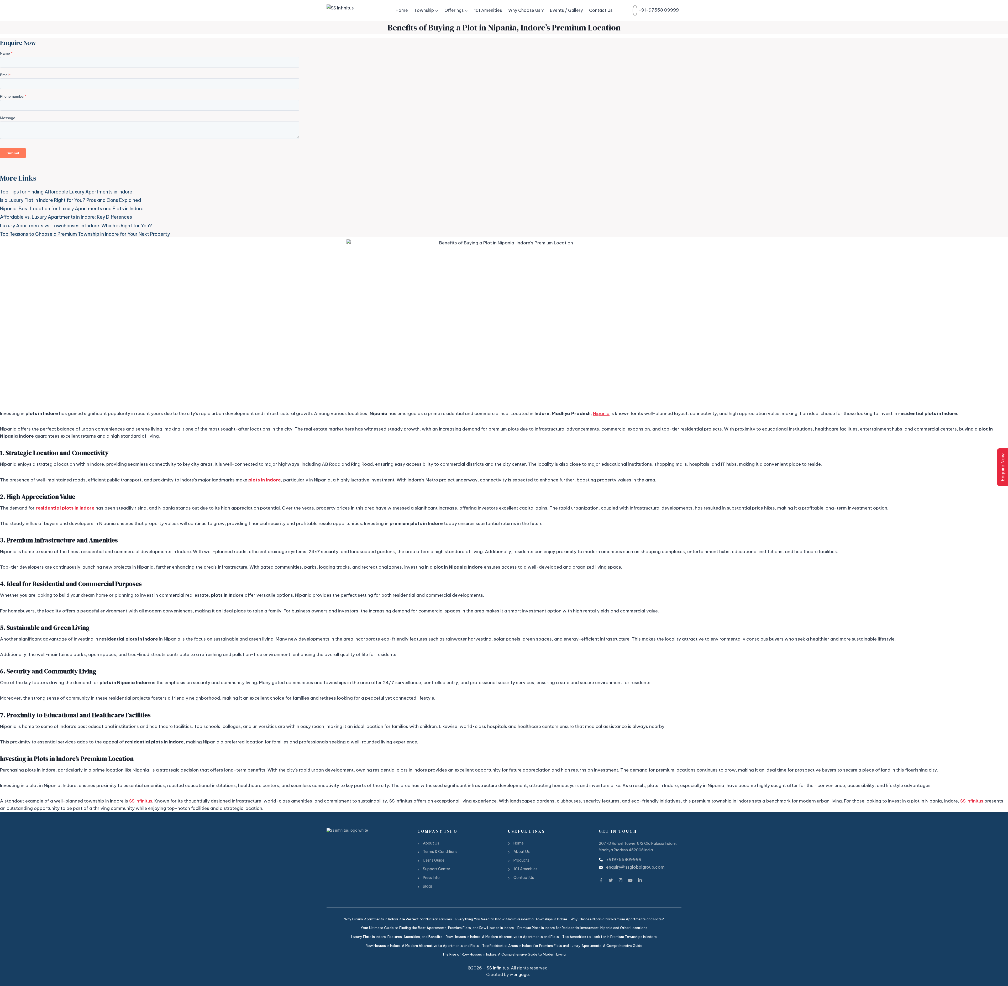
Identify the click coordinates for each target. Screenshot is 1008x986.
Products (521, 860)
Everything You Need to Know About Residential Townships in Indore (511, 919)
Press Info (431, 877)
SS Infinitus (140, 801)
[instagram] (620, 879)
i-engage (519, 974)
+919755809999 (624, 859)
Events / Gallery (566, 10)
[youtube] (630, 879)
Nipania (601, 413)
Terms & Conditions (440, 851)
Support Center (436, 869)
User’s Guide (433, 860)
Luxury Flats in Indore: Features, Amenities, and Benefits (396, 937)
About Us (431, 843)
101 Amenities (488, 10)
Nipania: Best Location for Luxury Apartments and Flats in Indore (72, 209)
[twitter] (611, 879)
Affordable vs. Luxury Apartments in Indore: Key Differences (66, 217)
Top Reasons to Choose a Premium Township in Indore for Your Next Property (85, 234)
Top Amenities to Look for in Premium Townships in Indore (609, 937)
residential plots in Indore (65, 508)
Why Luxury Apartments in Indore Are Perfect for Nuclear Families (398, 919)
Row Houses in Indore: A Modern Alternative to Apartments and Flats (502, 937)
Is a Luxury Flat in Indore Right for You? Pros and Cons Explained (70, 200)
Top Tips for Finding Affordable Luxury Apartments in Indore (66, 192)
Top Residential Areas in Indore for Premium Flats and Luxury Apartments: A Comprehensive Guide (562, 945)
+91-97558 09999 (659, 10)
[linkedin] (640, 879)
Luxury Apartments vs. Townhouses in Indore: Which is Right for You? (76, 226)
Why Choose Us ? (526, 10)
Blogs (428, 886)
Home (402, 10)
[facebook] (601, 879)
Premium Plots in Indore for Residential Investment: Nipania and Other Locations (582, 928)
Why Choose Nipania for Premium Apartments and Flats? (617, 919)
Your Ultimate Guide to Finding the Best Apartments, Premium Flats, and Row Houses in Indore (437, 928)
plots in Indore (264, 480)
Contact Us (600, 10)
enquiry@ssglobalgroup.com (635, 867)
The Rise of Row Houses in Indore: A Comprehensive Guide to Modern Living (504, 954)
